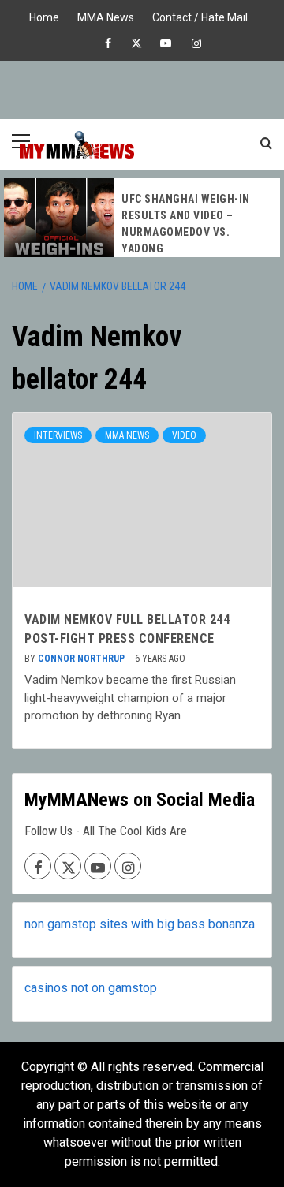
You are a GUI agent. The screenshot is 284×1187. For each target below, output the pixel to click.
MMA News (105, 15)
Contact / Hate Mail (200, 15)
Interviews (58, 435)
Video (184, 435)
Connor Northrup (82, 658)
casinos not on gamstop (90, 987)
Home (44, 15)
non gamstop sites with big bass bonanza (139, 923)
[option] (142, 217)
